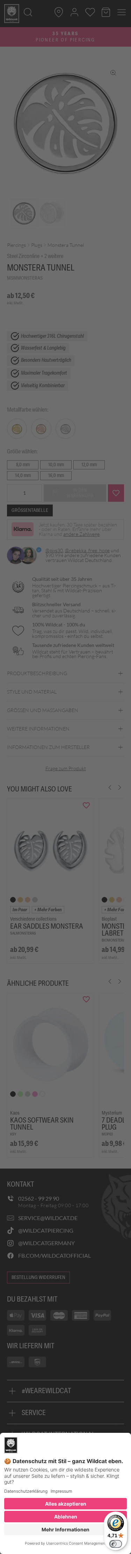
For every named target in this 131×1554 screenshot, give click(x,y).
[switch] (115, 1544)
